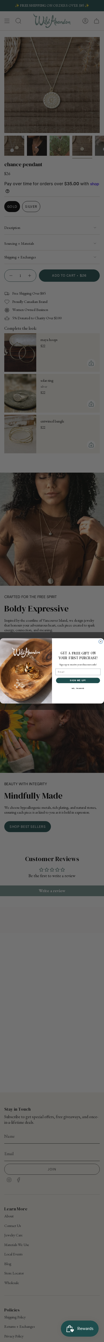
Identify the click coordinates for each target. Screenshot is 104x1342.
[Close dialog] (101, 642)
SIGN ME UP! (78, 680)
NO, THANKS (78, 688)
